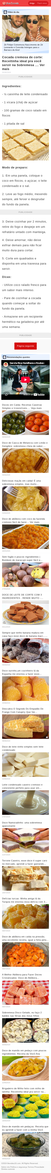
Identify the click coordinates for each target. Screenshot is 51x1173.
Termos (31, 1167)
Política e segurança (18, 1167)
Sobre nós (5, 1167)
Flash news (42, 3)
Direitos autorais (8, 1169)
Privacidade (39, 1167)
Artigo (32, 3)
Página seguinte (25, 346)
